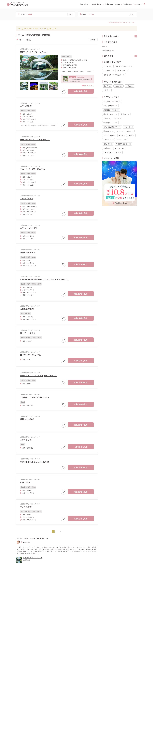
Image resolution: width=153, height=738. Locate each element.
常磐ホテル (25, 482)
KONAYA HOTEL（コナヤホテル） (35, 139)
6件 (31, 295)
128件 (73, 68)
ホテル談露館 (25, 506)
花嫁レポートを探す (114, 4)
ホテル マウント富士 (29, 228)
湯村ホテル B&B (27, 419)
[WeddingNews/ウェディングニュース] (17, 5)
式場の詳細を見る (80, 91)
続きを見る (90, 71)
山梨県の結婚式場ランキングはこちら (121, 22)
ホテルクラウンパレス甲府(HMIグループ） (38, 375)
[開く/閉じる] (136, 36)
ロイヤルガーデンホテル (30, 355)
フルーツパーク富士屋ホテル (32, 169)
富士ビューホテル (27, 333)
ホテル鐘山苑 (25, 106)
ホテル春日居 (25, 440)
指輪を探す (84, 4)
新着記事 (127, 4)
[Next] (60, 531)
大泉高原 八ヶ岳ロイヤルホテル (34, 397)
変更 (70, 14)
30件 (31, 214)
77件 (31, 122)
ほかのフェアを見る (88, 86)
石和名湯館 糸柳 (27, 309)
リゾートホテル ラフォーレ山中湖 (34, 461)
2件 (31, 239)
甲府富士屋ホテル (27, 252)
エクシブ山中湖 (26, 198)
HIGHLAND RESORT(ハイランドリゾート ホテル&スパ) (44, 279)
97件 (31, 155)
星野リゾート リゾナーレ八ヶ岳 (33, 52)
